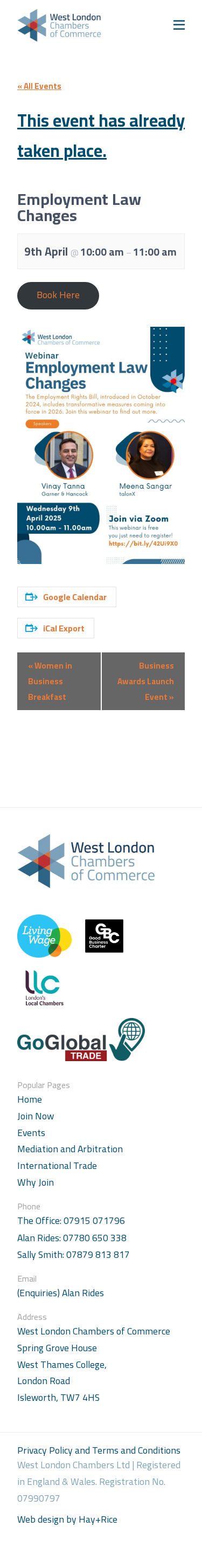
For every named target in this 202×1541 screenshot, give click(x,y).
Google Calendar (75, 597)
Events (31, 1132)
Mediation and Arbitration (70, 1149)
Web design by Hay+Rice (67, 1519)
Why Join (35, 1182)
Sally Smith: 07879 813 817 (73, 1255)
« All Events (39, 86)
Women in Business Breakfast (50, 681)
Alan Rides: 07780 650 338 (72, 1238)
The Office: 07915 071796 (71, 1221)
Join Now (35, 1116)
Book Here (58, 295)
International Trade (57, 1165)
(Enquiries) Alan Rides (60, 1293)
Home (29, 1099)
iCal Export (64, 628)
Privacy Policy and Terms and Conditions (98, 1450)
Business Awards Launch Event (145, 681)
